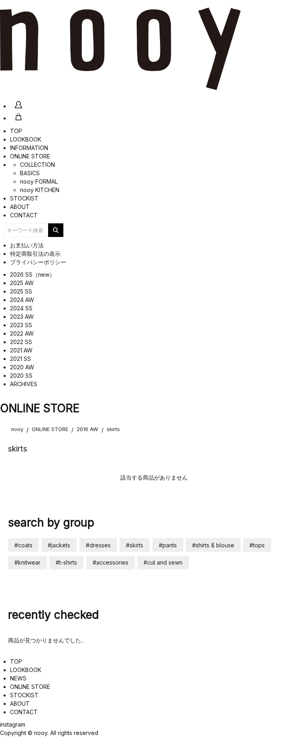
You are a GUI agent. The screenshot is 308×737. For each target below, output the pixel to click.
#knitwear (27, 562)
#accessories (110, 562)
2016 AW (87, 429)
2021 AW (21, 350)
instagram (12, 724)
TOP (16, 131)
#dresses (98, 545)
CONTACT (24, 215)
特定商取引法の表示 (35, 253)
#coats (23, 545)
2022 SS (21, 341)
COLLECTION (37, 164)
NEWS (18, 678)
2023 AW (22, 316)
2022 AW (22, 333)
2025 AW (22, 282)
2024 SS (21, 308)
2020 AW (22, 367)
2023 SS (21, 325)
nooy (17, 429)
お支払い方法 (27, 245)
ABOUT (20, 206)
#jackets (59, 545)
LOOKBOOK (25, 139)
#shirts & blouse (213, 545)
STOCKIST (24, 198)
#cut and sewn (163, 562)
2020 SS (21, 375)
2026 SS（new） (32, 274)
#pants (168, 545)
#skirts (134, 545)
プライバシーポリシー (38, 262)
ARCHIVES (23, 384)
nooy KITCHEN (39, 189)
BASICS (30, 173)
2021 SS (20, 358)
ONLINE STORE (30, 156)
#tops (257, 545)
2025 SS (21, 291)
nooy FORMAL (39, 181)
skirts (113, 429)
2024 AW (22, 299)
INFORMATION (29, 147)
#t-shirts (66, 562)
